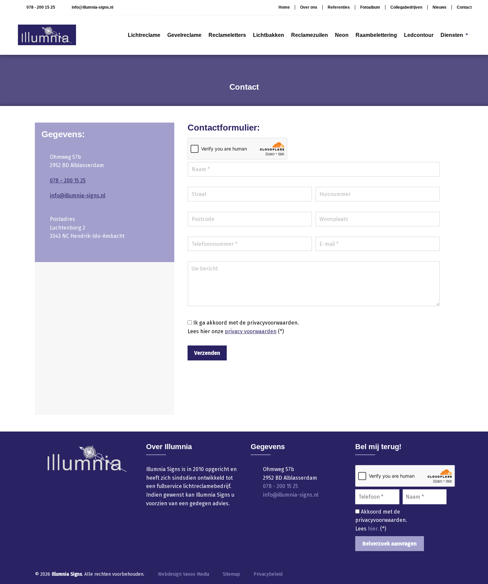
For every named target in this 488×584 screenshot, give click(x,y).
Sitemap (231, 574)
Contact (464, 7)
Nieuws (440, 7)
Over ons (308, 7)
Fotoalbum (370, 7)
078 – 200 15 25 (68, 180)
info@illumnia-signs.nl (92, 7)
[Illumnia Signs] (47, 35)
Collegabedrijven (406, 7)
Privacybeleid (268, 574)
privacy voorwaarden (251, 331)
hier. (374, 529)
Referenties (339, 7)
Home (284, 7)
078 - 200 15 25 (41, 7)
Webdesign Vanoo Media (183, 574)
